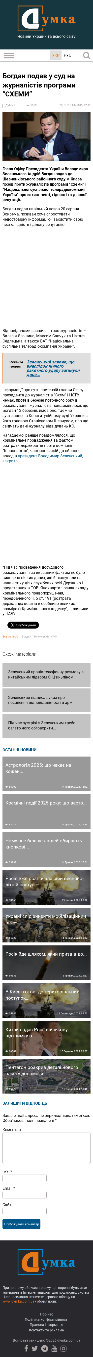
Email (8, 1188)
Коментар (11, 1129)
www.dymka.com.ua (18, 1301)
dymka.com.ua (68, 1340)
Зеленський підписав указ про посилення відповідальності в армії (41, 700)
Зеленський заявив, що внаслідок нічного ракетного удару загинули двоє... (53, 368)
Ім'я (7, 1171)
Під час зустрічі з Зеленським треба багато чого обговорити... (41, 725)
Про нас (46, 1314)
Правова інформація (46, 1325)
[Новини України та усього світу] (47, 28)
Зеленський (41, 636)
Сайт (6, 1204)
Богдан (26, 636)
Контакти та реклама (46, 1330)
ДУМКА (10, 105)
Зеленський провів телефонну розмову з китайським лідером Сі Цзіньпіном (46, 674)
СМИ (54, 636)
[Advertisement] (46, 277)
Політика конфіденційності (46, 1319)
